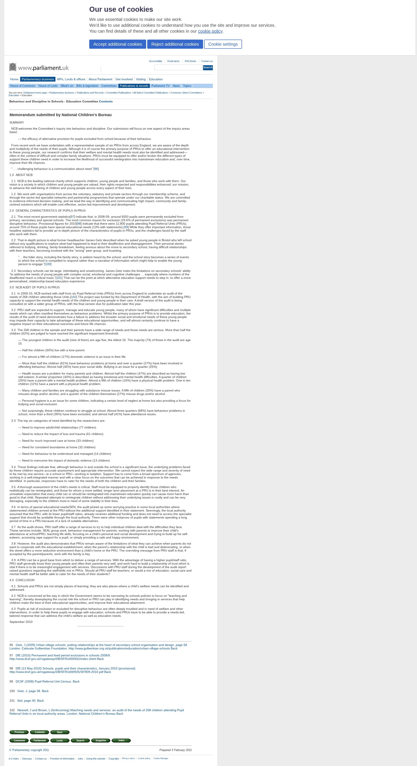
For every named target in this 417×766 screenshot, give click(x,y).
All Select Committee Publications (150, 92)
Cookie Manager (161, 758)
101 (59, 277)
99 (126, 227)
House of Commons (22, 85)
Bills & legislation (87, 85)
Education (156, 79)
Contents (106, 101)
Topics (187, 85)
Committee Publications (118, 92)
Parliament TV (161, 85)
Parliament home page (35, 92)
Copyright (114, 758)
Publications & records (134, 85)
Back (174, 648)
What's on (67, 85)
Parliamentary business (38, 79)
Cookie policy (144, 758)
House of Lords (48, 85)
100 (48, 264)
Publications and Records (90, 92)
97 (72, 216)
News (176, 85)
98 (79, 223)
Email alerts (173, 61)
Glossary (27, 758)
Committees (109, 85)
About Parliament (100, 79)
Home (14, 79)
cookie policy (210, 31)
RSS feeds (190, 61)
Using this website (95, 758)
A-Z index (14, 758)
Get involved (124, 79)
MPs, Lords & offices (71, 79)
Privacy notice (128, 758)
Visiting (141, 79)
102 (73, 297)
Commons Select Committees (186, 92)
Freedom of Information (62, 758)
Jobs (80, 758)
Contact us (207, 61)
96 (96, 169)
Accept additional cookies (117, 44)
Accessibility (155, 61)
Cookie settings (223, 44)
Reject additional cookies (175, 44)
